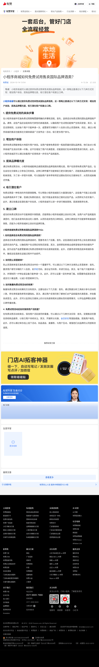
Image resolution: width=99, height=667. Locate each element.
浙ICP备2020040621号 (45, 640)
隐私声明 (15, 627)
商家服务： (32, 600)
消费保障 (29, 606)
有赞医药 (34, 630)
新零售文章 (72, 630)
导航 (92, 4)
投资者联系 (30, 610)
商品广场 (53, 630)
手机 (36, 269)
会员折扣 (65, 318)
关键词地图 (7, 634)
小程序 (16, 71)
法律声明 (6, 627)
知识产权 (25, 627)
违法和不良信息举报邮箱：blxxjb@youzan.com (76, 627)
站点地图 (82, 630)
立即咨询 (9, 397)
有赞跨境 (43, 630)
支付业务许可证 (8, 630)
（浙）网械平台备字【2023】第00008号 (40, 643)
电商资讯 (6, 71)
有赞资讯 (62, 630)
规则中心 (34, 627)
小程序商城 (8, 101)
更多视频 (13, 446)
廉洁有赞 (53, 627)
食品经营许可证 (22, 630)
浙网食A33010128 (65, 643)
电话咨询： (34, 593)
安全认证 (43, 627)
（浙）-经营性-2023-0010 (84, 643)
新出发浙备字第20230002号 (13, 643)
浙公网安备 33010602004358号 (17, 638)
